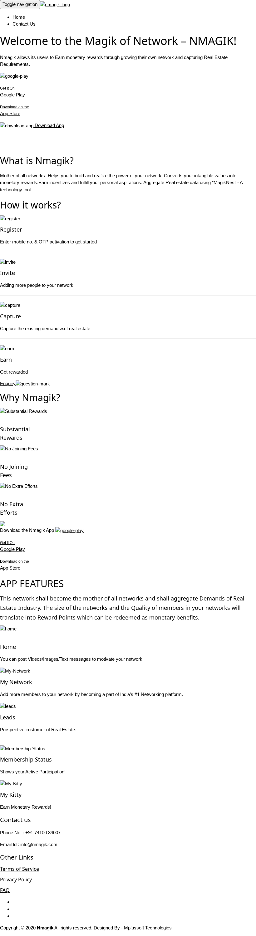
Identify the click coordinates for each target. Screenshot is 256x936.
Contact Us (24, 24)
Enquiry (8, 383)
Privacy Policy (16, 879)
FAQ (5, 890)
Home (18, 17)
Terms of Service (19, 868)
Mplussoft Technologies (148, 927)
